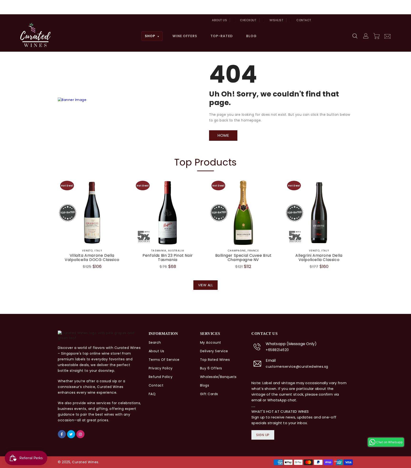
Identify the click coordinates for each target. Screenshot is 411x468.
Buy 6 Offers (211, 368)
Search (155, 342)
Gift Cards (209, 394)
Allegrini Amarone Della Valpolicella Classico (318, 257)
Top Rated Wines (215, 359)
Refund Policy (161, 376)
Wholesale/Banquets (218, 376)
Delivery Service (214, 351)
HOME (223, 135)
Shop (152, 36)
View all (205, 285)
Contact (303, 20)
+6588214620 (277, 349)
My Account (210, 342)
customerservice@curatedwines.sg (297, 366)
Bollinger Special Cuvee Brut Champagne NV (243, 257)
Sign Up (262, 435)
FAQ (152, 394)
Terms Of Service (164, 359)
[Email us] (387, 35)
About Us (219, 20)
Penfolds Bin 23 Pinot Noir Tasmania (167, 257)
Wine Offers (184, 36)
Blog (251, 36)
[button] (355, 36)
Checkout (248, 20)
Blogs (204, 385)
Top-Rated (221, 36)
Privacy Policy (161, 368)
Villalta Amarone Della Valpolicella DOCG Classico (92, 257)
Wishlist (276, 20)
